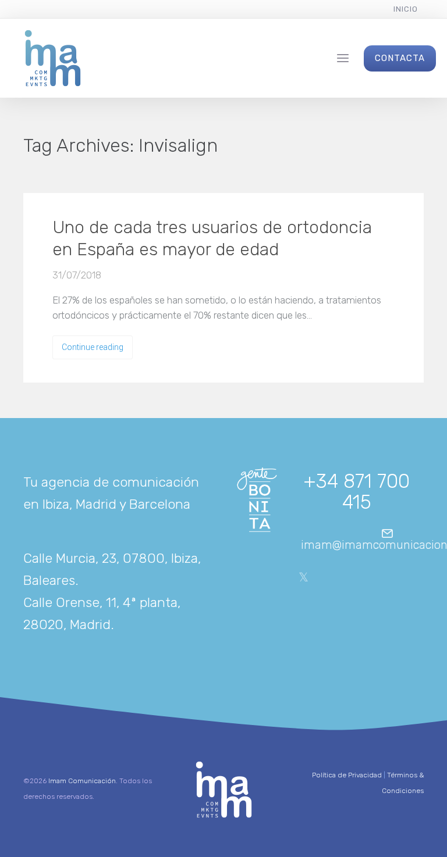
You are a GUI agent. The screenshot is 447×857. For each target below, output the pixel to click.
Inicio (405, 9)
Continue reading (92, 347)
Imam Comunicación (82, 781)
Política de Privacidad (347, 775)
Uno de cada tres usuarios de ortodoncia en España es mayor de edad (212, 238)
